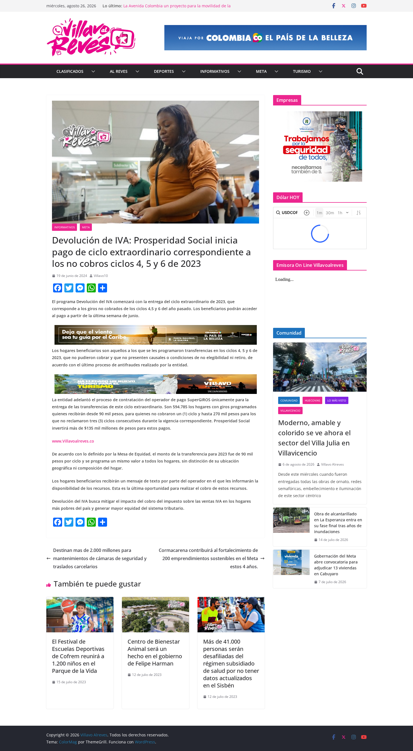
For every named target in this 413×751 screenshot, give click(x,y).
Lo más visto (336, 400)
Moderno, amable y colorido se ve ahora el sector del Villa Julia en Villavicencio (314, 437)
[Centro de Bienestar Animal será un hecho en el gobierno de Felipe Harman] (155, 601)
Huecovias (312, 400)
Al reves (119, 71)
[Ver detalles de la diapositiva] (265, 37)
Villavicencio (290, 410)
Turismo (302, 71)
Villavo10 (101, 275)
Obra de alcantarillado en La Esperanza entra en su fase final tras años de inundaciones (338, 522)
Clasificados (69, 71)
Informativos (215, 71)
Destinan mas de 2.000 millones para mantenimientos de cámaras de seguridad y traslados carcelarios (100, 558)
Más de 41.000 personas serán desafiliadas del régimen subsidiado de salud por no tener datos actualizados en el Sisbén (231, 663)
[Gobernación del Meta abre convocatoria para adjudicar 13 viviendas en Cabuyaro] (291, 569)
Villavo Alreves (332, 464)
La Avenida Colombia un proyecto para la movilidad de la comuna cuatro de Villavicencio (177, 8)
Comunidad (289, 400)
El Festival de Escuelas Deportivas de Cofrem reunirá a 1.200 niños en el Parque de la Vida (78, 656)
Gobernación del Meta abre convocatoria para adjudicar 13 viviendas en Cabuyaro (336, 564)
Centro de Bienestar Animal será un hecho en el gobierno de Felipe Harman (155, 652)
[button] (92, 71)
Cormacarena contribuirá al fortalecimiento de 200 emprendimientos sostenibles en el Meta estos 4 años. (208, 558)
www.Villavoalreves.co (73, 441)
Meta (261, 71)
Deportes (164, 71)
